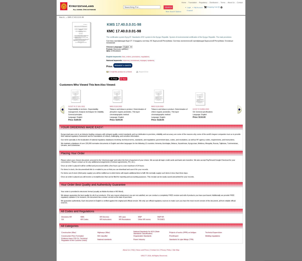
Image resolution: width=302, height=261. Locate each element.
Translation (192, 2)
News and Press (142, 250)
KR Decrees (104, 217)
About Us (231, 2)
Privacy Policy (165, 250)
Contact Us (154, 250)
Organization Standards (142, 236)
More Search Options (173, 11)
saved (190, 10)
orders (128, 57)
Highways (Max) (103, 232)
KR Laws (122, 217)
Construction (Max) (68, 232)
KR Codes (84, 219)
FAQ (133, 250)
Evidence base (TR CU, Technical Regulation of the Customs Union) (74, 239)
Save (125, 79)
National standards (104, 239)
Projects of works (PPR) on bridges (182, 232)
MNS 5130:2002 (116, 106)
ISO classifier (102, 236)
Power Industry (139, 239)
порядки (143, 60)
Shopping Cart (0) (213, 7)
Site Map (176, 250)
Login (189, 7)
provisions (136, 57)
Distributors (214, 2)
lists (123, 57)
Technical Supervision (213, 232)
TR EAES (161, 219)
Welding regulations (212, 236)
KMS (82, 217)
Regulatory (203, 2)
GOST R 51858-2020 (201, 109)
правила (150, 60)
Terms (223, 2)
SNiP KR (160, 217)
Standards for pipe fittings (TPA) (181, 239)
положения (134, 60)
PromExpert (173, 236)
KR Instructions (106, 219)
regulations (145, 57)
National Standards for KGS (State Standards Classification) (146, 232)
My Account (198, 7)
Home (184, 2)
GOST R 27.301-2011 (76, 106)
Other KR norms (144, 219)
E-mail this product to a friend (120, 72)
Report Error (143, 72)
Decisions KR (66, 217)
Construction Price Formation (72, 236)
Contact (240, 2)
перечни (126, 60)
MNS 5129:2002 (157, 106)
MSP (140, 217)
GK (62, 219)
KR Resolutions (125, 219)
